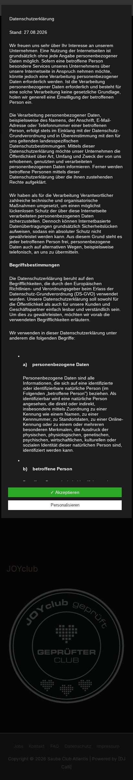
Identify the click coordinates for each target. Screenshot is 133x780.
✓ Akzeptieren (64, 492)
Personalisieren (65, 505)
